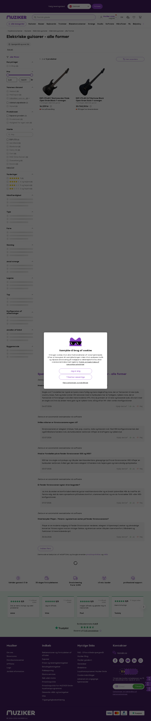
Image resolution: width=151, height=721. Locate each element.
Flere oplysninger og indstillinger (75, 382)
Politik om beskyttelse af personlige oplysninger (83, 363)
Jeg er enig (75, 371)
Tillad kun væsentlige (75, 377)
